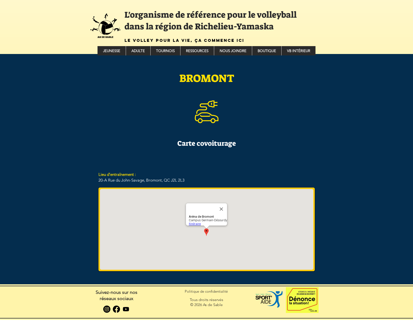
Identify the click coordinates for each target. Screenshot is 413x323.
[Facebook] (116, 309)
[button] (112, 50)
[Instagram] (106, 309)
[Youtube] (126, 309)
